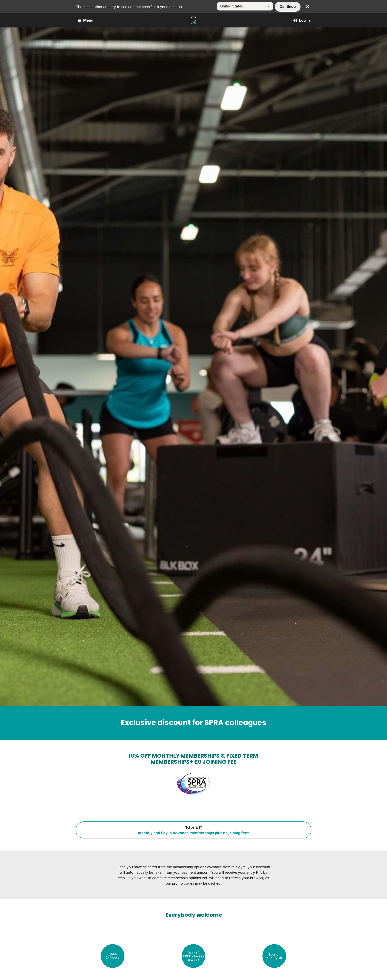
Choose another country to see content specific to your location (129, 7)
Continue (288, 6)
